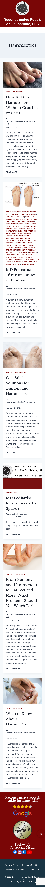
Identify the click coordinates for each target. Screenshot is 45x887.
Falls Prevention (26, 221)
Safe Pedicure (27, 255)
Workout (33, 262)
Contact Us (34, 870)
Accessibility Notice (15, 870)
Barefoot (25, 214)
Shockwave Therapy (15, 257)
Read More (13, 172)
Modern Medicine (21, 236)
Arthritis (21, 212)
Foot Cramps (12, 224)
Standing (19, 259)
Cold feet (19, 217)
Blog (8, 92)
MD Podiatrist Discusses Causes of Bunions (21, 275)
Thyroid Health (32, 259)
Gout (35, 226)
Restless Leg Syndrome (17, 252)
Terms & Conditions (31, 865)
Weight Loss (22, 262)
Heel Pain (31, 229)
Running (33, 252)
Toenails (11, 262)
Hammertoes (18, 92)
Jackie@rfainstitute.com (17, 514)
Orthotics (21, 240)
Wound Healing (13, 264)
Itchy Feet (28, 231)
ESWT (14, 221)
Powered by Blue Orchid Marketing (23, 882)
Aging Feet (11, 212)
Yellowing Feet (28, 264)
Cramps (19, 219)
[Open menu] (23, 30)
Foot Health (24, 224)
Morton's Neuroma (15, 238)
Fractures (27, 226)
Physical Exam (26, 245)
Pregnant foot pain (27, 250)
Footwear (15, 226)
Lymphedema (16, 233)
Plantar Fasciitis (14, 248)
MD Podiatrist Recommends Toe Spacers (22, 503)
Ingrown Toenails (14, 231)
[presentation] (22, 75)
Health (22, 229)
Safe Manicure (13, 255)
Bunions (10, 217)
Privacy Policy (11, 865)
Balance (16, 214)
